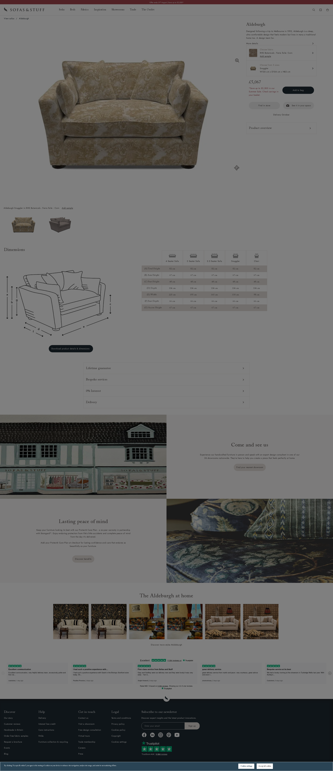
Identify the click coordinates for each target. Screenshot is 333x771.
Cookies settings (246, 766)
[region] (166, 766)
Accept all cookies (264, 766)
